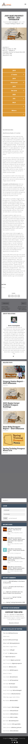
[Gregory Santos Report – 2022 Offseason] (14, 372)
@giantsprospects (10, 656)
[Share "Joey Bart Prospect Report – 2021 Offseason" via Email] (15, 296)
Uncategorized (17, 553)
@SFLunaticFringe (13, 640)
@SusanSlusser (14, 710)
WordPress (14, 740)
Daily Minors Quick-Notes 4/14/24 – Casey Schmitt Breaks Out (16, 550)
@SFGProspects (14, 670)
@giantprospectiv (17, 663)
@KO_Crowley (14, 717)
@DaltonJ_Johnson (16, 727)
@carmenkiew (14, 687)
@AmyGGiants (14, 714)
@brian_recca (13, 653)
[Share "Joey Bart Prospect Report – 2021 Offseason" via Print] (18, 296)
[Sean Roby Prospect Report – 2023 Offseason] (14, 417)
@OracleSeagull (17, 690)
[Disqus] (14, 478)
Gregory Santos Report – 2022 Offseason (13, 382)
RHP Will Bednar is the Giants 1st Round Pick (14, 582)
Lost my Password (13, 518)
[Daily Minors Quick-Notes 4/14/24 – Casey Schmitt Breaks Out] (5, 550)
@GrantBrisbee (14, 731)
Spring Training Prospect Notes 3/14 (14, 449)
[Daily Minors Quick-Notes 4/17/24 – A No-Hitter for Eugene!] (5, 529)
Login (5, 518)
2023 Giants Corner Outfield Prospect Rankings (11, 405)
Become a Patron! (14, 623)
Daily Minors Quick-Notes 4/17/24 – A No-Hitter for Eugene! (14, 530)
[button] (24, 74)
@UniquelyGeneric (15, 643)
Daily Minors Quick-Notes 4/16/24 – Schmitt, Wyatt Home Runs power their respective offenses (16, 540)
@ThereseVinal (14, 680)
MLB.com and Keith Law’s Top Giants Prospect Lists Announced (13, 592)
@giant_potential (15, 660)
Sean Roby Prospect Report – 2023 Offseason (13, 427)
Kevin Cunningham (13, 22)
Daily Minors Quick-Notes (15, 533)
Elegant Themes (13, 738)
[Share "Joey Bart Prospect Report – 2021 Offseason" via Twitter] (12, 296)
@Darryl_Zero (12, 667)
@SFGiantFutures (13, 633)
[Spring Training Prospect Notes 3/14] (14, 439)
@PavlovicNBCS (14, 700)
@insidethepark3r (14, 720)
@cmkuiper (12, 683)
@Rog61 (12, 650)
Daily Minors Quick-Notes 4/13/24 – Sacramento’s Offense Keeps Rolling (16, 558)
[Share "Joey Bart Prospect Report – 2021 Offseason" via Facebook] (9, 296)
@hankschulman (15, 693)
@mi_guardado (16, 724)
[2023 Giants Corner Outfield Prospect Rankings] (14, 394)
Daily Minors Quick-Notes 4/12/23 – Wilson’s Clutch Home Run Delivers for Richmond (16, 568)
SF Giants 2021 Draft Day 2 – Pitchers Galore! (13, 587)
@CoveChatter (14, 677)
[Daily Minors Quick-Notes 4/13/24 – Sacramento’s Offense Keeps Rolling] (5, 558)
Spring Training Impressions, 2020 (12, 597)
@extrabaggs (15, 707)
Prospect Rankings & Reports (13, 23)
